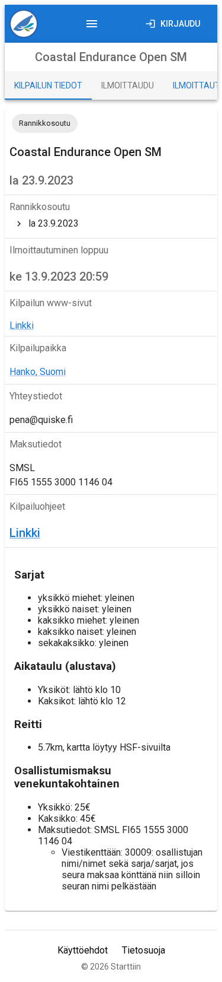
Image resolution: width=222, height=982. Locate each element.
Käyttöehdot (82, 950)
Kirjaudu (180, 23)
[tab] (48, 85)
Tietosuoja (143, 950)
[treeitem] (111, 223)
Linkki (21, 325)
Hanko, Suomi (37, 371)
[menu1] (28, 23)
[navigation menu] (92, 23)
